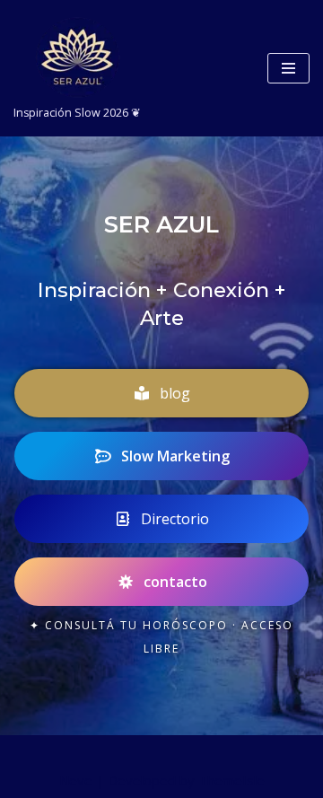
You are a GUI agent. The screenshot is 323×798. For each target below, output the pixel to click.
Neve (75, 780)
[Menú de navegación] (288, 68)
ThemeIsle (231, 780)
